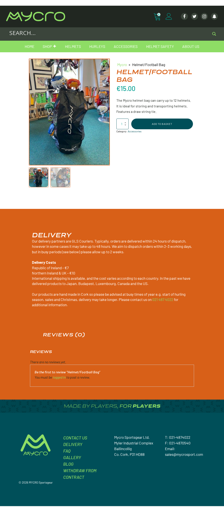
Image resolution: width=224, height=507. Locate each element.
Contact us (75, 437)
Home (29, 46)
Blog (68, 464)
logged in (59, 377)
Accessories (126, 46)
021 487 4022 (162, 299)
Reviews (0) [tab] (64, 335)
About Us (190, 46)
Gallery (72, 457)
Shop (47, 46)
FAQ (66, 450)
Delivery (72, 444)
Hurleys (97, 46)
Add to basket (162, 123)
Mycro (122, 64)
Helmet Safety (160, 46)
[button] (104, 64)
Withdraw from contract (79, 474)
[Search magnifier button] (214, 34)
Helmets (73, 46)
